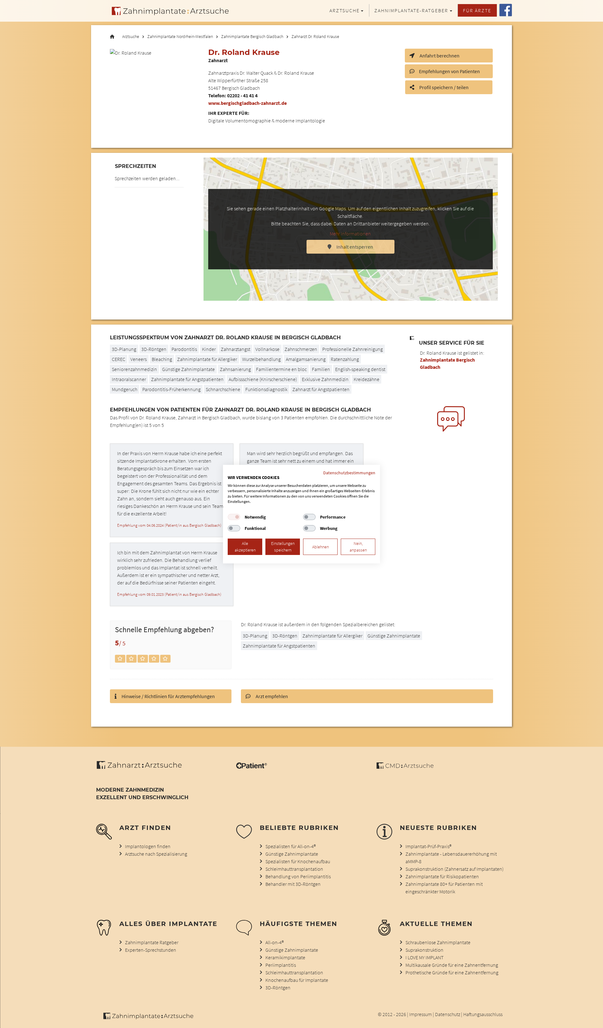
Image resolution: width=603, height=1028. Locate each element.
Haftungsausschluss (483, 1014)
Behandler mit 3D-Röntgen (293, 884)
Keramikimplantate (285, 957)
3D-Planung (255, 635)
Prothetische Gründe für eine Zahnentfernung (451, 972)
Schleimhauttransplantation (294, 869)
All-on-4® (274, 942)
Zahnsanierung (235, 369)
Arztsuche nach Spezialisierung (156, 854)
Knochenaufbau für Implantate (296, 980)
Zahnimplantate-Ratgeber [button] (411, 10)
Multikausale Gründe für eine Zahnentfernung (451, 965)
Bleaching (162, 359)
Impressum (420, 1014)
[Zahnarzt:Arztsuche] (142, 768)
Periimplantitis (280, 965)
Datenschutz (447, 1014)
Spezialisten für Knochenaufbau (297, 861)
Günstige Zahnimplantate (188, 369)
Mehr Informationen (350, 233)
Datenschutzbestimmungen (349, 472)
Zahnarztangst (235, 349)
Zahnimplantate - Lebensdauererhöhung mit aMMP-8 (451, 857)
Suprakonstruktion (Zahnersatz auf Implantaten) (454, 869)
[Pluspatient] (251, 767)
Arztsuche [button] (344, 10)
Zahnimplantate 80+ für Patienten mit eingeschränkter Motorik (444, 888)
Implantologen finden (148, 846)
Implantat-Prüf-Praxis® (428, 846)
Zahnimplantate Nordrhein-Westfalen (180, 37)
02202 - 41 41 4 (242, 95)
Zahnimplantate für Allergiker (207, 359)
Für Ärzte (477, 10)
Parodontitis (184, 349)
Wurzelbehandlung (261, 359)
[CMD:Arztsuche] (405, 767)
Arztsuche (130, 37)
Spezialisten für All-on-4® (290, 846)
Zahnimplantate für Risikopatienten (442, 876)
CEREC (118, 359)
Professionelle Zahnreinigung (352, 349)
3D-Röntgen (153, 349)
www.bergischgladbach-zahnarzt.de (247, 103)
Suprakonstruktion (424, 950)
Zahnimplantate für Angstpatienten (187, 379)
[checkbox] (234, 517)
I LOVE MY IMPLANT (424, 957)
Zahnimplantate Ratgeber (151, 942)
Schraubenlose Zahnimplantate (437, 942)
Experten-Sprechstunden (150, 950)
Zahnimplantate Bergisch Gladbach (252, 37)
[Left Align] (120, 659)
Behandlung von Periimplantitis (298, 876)
